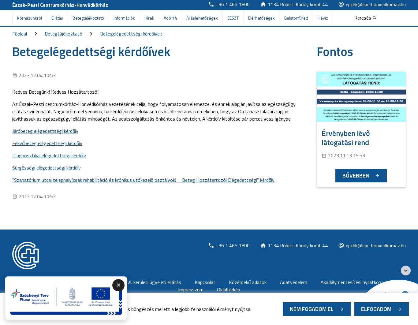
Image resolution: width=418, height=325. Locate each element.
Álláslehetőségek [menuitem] (202, 18)
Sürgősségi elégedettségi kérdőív (46, 167)
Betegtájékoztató (63, 33)
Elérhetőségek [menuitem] (261, 18)
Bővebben (355, 175)
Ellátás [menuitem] (57, 18)
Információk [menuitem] (124, 18)
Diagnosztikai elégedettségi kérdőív (49, 155)
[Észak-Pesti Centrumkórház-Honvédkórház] (25, 255)
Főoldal (19, 33)
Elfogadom (376, 309)
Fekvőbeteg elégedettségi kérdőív (47, 143)
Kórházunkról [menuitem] (29, 18)
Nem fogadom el (312, 309)
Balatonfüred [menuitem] (296, 18)
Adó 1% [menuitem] (170, 18)
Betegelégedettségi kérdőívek (131, 33)
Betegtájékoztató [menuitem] (88, 18)
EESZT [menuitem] (233, 18)
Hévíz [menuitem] (323, 18)
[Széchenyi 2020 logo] (406, 270)
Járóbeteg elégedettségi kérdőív (45, 131)
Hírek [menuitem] (149, 18)
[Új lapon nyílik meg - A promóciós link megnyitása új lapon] (66, 298)
